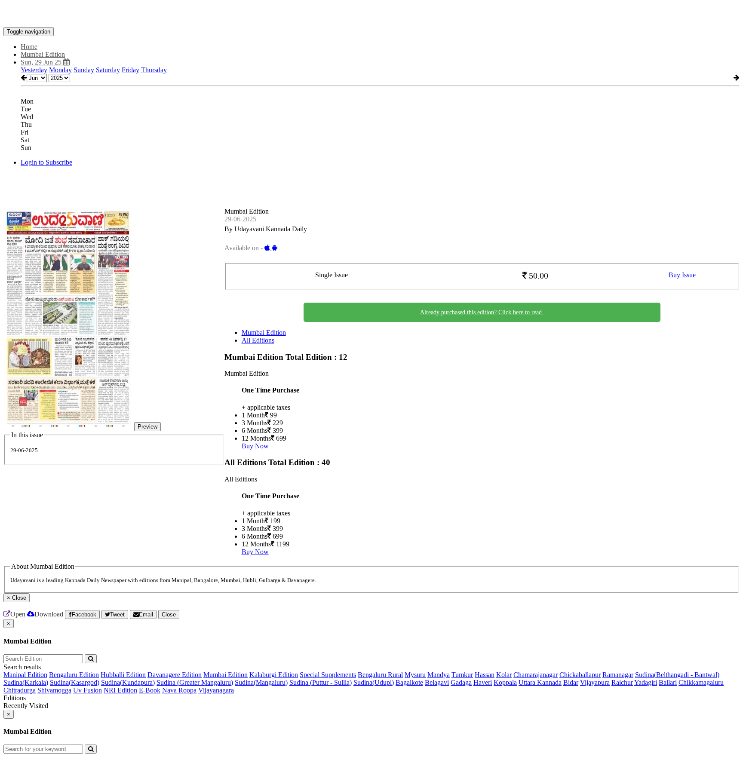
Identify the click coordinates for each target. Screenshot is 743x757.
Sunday (84, 70)
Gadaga (461, 682)
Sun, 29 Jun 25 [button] (42, 62)
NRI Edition (120, 690)
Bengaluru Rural (380, 674)
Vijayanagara (216, 690)
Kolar (504, 674)
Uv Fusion (87, 690)
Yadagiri (645, 682)
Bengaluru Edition (74, 674)
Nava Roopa (179, 690)
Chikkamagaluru (701, 682)
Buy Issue (682, 275)
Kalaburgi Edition (273, 674)
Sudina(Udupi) (373, 682)
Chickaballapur (580, 674)
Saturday (108, 70)
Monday (60, 70)
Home (29, 46)
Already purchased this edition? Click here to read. (481, 312)
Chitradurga (19, 690)
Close (169, 614)
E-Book (149, 690)
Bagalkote (409, 682)
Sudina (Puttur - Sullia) (320, 682)
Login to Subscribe (46, 162)
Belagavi (437, 682)
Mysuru (415, 674)
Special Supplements (328, 674)
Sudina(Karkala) (25, 682)
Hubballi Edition (123, 674)
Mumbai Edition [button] (43, 54)
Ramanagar (617, 674)
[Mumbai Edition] (371, 14)
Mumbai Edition (264, 332)
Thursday (154, 70)
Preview (147, 426)
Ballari (668, 682)
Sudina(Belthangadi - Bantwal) (677, 674)
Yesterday (34, 70)
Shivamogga (54, 690)
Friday (130, 70)
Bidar (570, 682)
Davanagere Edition (174, 674)
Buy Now (255, 446)
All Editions (258, 340)
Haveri (482, 682)
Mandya (438, 674)
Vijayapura (595, 682)
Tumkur (462, 674)
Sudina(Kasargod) (74, 682)
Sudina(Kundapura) (128, 682)
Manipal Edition (25, 674)
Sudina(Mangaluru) (261, 682)
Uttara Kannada (540, 682)
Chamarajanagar (535, 674)
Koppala (505, 682)
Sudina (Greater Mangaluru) (195, 682)
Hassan (484, 674)
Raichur (622, 682)
